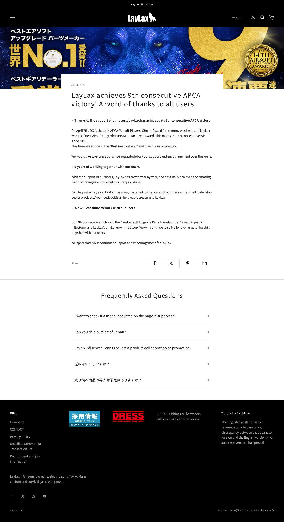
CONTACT (17, 429)
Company (17, 422)
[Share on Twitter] (171, 263)
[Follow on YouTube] (44, 496)
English (236, 17)
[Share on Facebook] (154, 263)
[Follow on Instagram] (34, 496)
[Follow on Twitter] (23, 496)
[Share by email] (204, 263)
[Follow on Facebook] (12, 496)
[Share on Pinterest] (188, 263)
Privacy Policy (20, 436)
